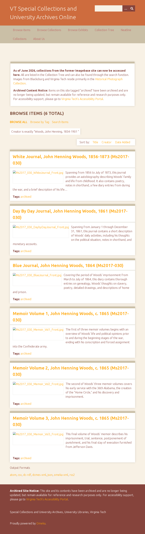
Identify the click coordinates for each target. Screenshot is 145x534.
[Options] (125, 8)
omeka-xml (61, 474)
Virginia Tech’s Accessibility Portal (47, 499)
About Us (39, 38)
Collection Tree (104, 30)
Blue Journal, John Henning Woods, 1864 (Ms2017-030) (68, 265)
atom (13, 474)
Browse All (18, 122)
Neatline (126, 30)
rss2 (72, 474)
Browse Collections (49, 30)
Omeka (40, 523)
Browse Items (21, 30)
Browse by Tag (39, 122)
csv (20, 474)
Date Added (122, 142)
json (50, 474)
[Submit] (132, 8)
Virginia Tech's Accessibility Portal (82, 99)
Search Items (60, 122)
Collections (20, 38)
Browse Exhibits (78, 30)
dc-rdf (27, 474)
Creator (107, 142)
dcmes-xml (39, 474)
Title (95, 142)
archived (26, 196)
